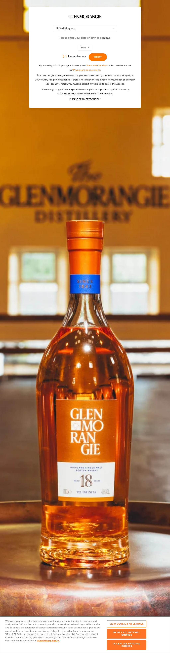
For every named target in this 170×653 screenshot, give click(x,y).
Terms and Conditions (97, 65)
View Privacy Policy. (48, 640)
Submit (98, 57)
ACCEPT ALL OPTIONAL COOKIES (126, 645)
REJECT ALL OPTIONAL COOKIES (126, 633)
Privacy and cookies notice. (87, 70)
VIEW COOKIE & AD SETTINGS (127, 624)
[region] (85, 634)
